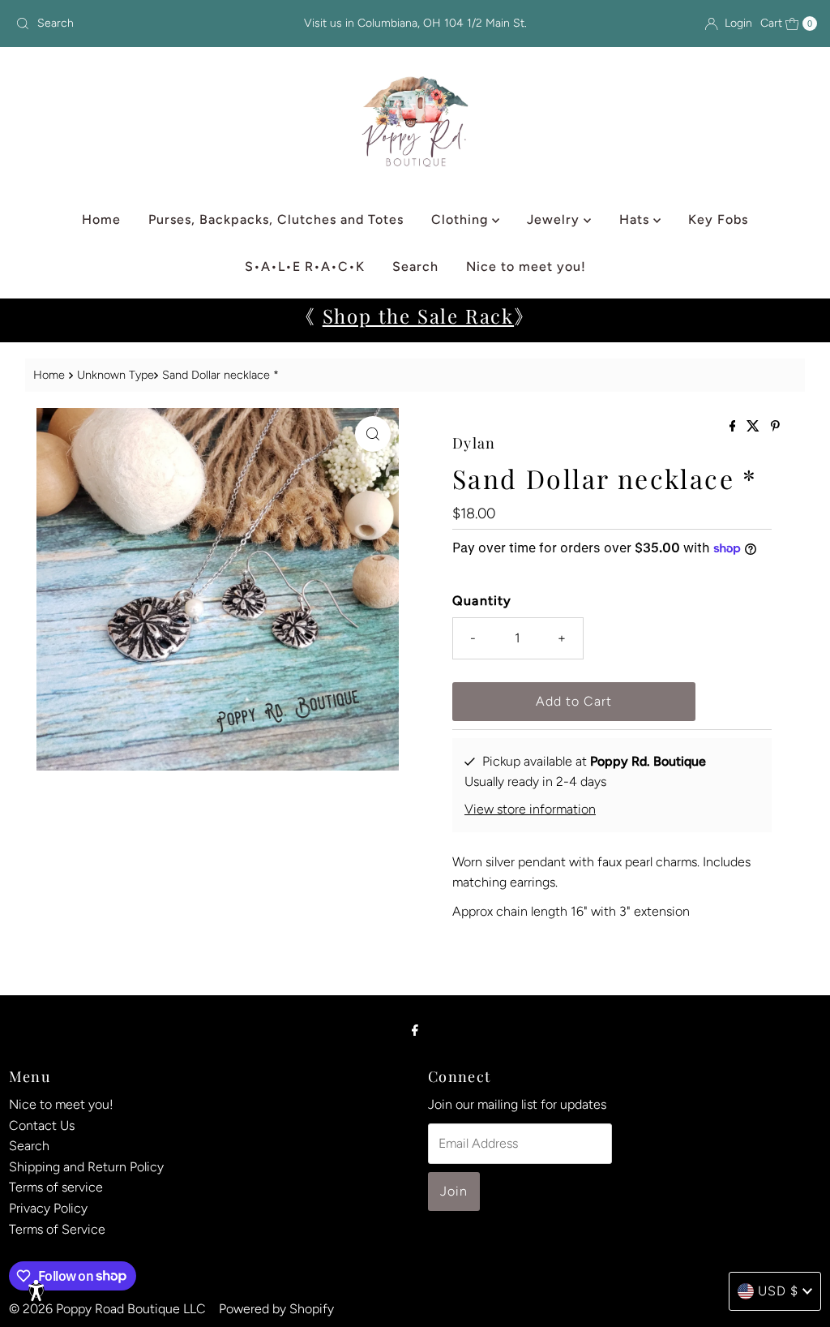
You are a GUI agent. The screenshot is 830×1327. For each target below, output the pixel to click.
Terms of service (56, 1187)
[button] (36, 1290)
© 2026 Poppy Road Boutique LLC (107, 1308)
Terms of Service (57, 1229)
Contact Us (42, 1125)
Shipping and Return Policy (86, 1167)
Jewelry (555, 219)
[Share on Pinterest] (775, 427)
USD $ (778, 1291)
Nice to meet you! (526, 266)
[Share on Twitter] (755, 427)
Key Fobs (718, 219)
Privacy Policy (48, 1208)
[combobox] (140, 23)
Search (415, 266)
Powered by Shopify (276, 1308)
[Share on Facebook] (734, 427)
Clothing (461, 219)
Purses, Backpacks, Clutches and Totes (276, 219)
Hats (636, 219)
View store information (530, 809)
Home (101, 219)
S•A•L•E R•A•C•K (305, 266)
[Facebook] (415, 1030)
